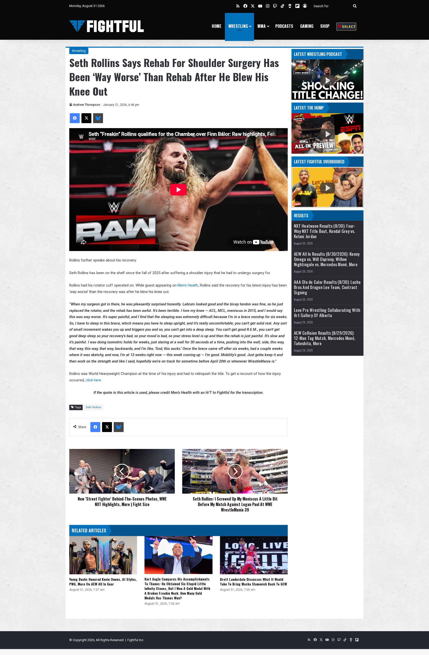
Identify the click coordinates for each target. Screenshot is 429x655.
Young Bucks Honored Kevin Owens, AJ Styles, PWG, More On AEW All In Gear (103, 581)
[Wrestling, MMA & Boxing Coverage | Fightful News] (106, 26)
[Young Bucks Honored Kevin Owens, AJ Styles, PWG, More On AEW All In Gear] (103, 555)
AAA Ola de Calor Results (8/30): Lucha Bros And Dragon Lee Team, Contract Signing (327, 287)
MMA (261, 26)
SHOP (324, 26)
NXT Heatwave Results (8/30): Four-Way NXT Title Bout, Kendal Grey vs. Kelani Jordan (325, 231)
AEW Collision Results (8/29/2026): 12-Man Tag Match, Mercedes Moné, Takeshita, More (324, 338)
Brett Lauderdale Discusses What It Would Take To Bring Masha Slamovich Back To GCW (253, 581)
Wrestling (238, 26)
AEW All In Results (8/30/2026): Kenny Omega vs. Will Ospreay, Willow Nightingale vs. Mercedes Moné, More (326, 259)
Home (216, 26)
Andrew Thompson (86, 105)
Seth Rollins (93, 407)
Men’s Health (188, 285)
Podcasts (284, 26)
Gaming (306, 26)
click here (93, 380)
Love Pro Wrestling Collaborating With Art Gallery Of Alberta (327, 312)
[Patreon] (346, 26)
